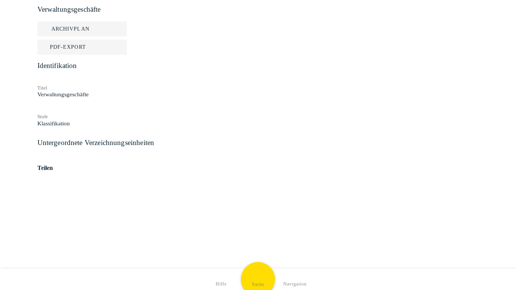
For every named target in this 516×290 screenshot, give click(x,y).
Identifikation (57, 65)
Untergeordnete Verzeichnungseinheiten (95, 143)
